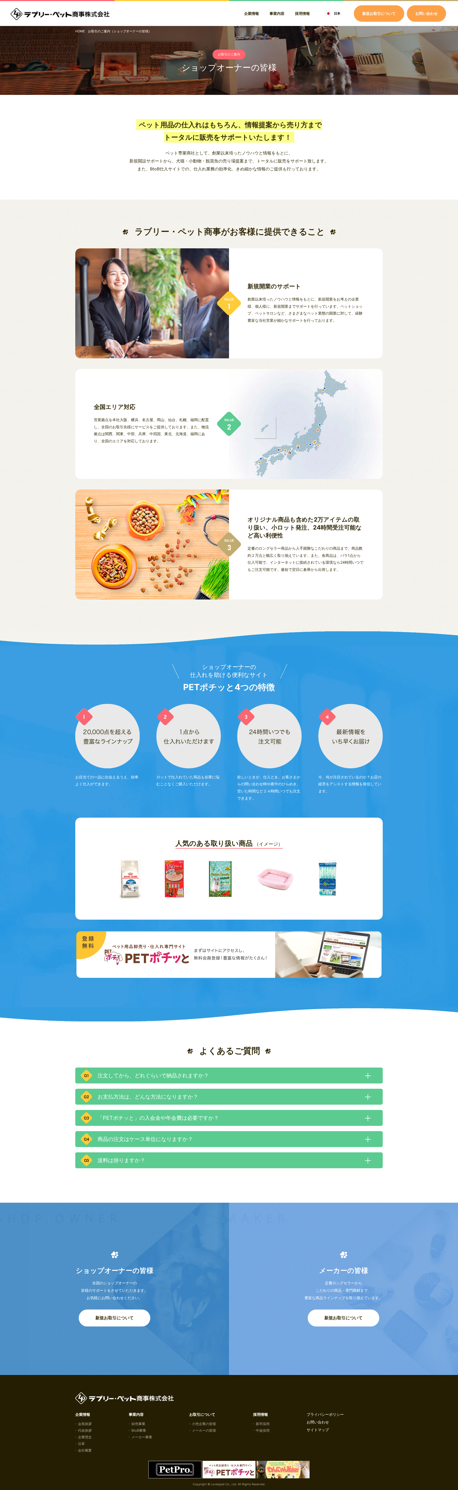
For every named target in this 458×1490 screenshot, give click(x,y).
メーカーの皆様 (204, 1430)
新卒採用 (263, 1424)
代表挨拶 (85, 1430)
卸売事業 (138, 1424)
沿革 (81, 1443)
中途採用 (263, 1430)
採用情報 (302, 13)
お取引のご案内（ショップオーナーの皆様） (120, 31)
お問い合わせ (426, 13)
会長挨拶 (85, 1424)
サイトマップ (318, 1429)
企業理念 (85, 1437)
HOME (80, 31)
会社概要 (85, 1450)
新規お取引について (114, 1317)
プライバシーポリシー (325, 1414)
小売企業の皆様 (204, 1424)
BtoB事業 (138, 1430)
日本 (337, 13)
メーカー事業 (141, 1437)
